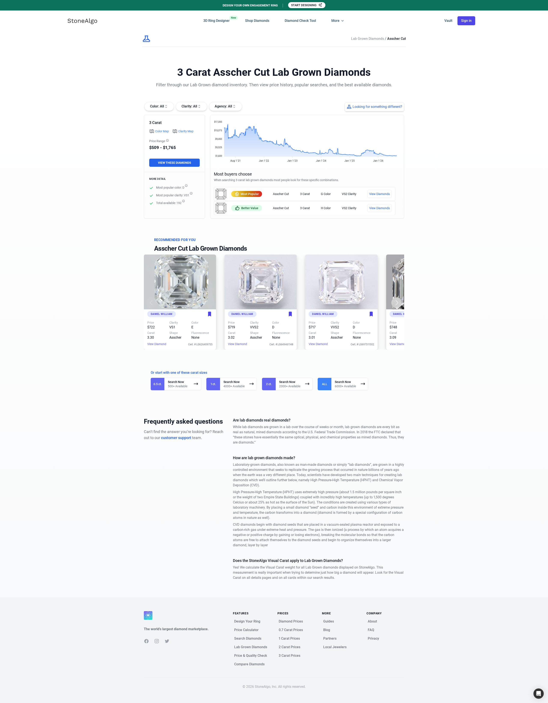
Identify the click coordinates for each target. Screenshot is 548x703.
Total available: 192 (169, 203)
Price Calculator (246, 630)
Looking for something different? (377, 107)
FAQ (371, 630)
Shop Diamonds (257, 21)
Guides (328, 621)
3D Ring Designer (216, 19)
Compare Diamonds (249, 664)
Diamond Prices (291, 621)
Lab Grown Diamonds (368, 39)
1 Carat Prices (289, 638)
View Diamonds (379, 194)
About (372, 621)
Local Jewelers (335, 647)
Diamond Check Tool (300, 21)
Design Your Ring (247, 621)
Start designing (304, 5)
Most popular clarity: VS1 (172, 195)
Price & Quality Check (250, 656)
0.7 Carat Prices (291, 630)
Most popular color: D (170, 187)
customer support (176, 437)
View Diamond (156, 344)
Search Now (176, 382)
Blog (326, 630)
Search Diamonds (247, 638)
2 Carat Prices (289, 647)
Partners (330, 638)
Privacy (373, 638)
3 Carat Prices (289, 656)
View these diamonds (174, 162)
